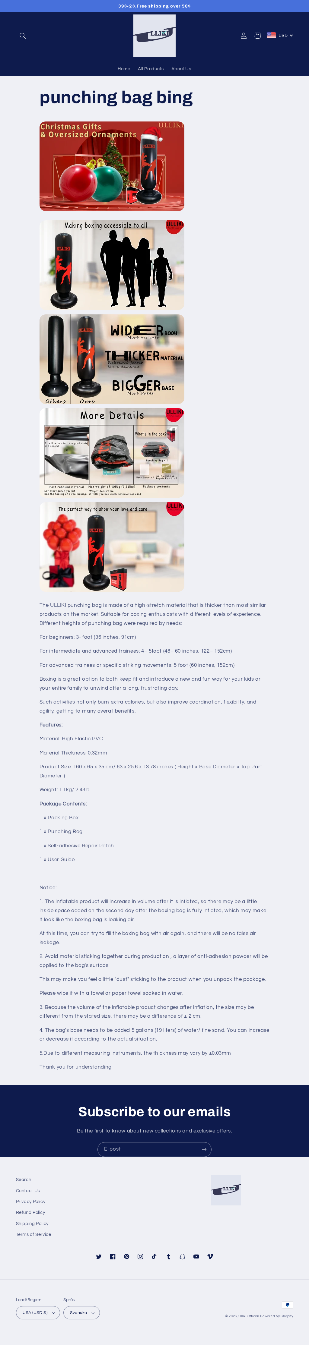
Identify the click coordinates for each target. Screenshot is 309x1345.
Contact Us (28, 1191)
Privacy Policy (31, 1201)
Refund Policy (30, 1212)
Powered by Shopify (276, 1316)
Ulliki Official (248, 1316)
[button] (23, 36)
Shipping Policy (32, 1223)
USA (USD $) (35, 1313)
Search (23, 1179)
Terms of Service (33, 1234)
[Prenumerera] (204, 1149)
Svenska (78, 1313)
